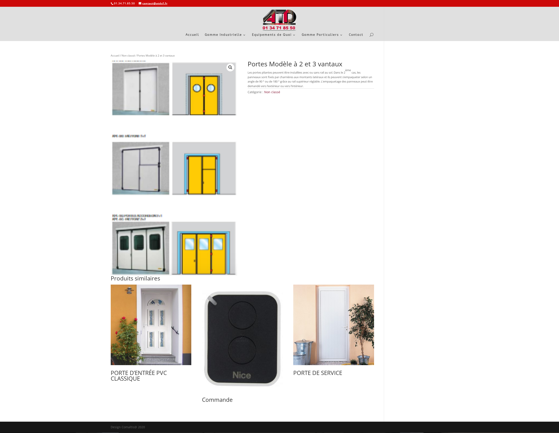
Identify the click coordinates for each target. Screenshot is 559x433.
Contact (356, 35)
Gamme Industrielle (223, 35)
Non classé (128, 55)
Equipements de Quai (272, 35)
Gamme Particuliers (320, 35)
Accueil (192, 35)
